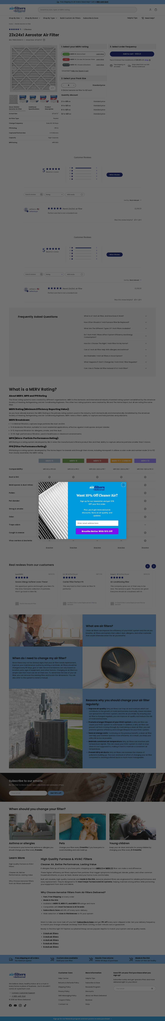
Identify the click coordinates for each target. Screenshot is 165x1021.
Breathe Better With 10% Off (97, 531)
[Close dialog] (123, 485)
